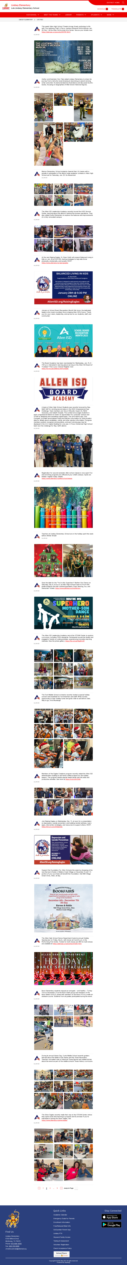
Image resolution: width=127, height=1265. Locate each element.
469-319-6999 (14, 1246)
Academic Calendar (60, 1215)
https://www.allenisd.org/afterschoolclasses (57, 478)
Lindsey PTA (57, 1233)
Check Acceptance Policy (62, 1248)
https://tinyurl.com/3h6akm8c (52, 827)
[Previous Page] (39, 1188)
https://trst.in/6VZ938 (73, 779)
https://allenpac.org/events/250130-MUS (56, 32)
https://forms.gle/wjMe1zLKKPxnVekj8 (55, 369)
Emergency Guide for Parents (63, 1218)
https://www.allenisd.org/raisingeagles (55, 263)
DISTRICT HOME (113, 3)
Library (68, 15)
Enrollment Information (61, 1222)
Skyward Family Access (61, 1237)
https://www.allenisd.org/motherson (67, 588)
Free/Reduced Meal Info (62, 1226)
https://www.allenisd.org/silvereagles (54, 1120)
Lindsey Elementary (26, 19)
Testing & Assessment (61, 1241)
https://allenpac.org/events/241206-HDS (67, 944)
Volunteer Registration (61, 1245)
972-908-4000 (16, 1244)
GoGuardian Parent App (62, 1230)
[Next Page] (61, 1188)
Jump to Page (68, 1188)
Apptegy (67, 1262)
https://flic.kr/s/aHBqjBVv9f (75, 641)
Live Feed (40, 19)
